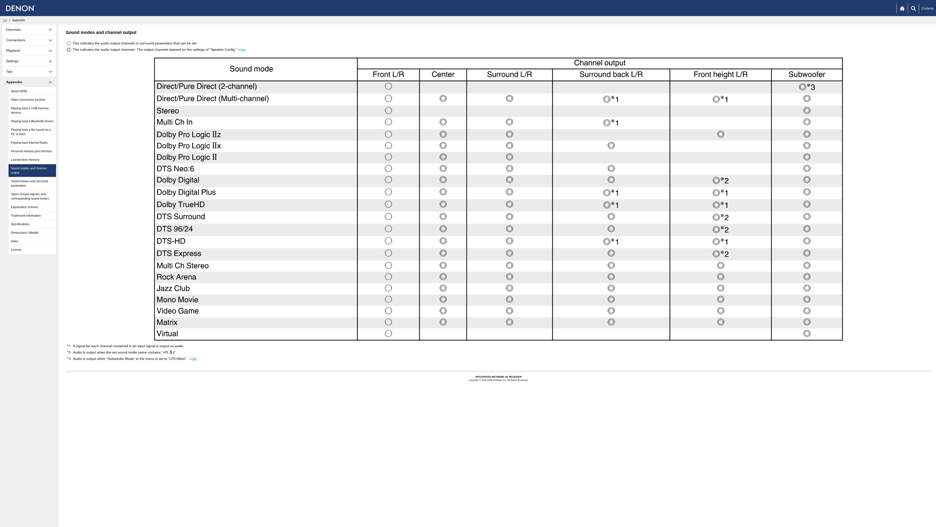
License (16, 250)
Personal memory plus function (31, 151)
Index (14, 241)
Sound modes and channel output (29, 170)
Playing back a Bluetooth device (32, 121)
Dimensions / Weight (24, 232)
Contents (928, 8)
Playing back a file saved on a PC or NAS (30, 132)
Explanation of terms (24, 207)
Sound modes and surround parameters (29, 183)
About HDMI (19, 91)
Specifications (20, 224)
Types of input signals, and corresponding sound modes (30, 196)
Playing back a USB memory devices (30, 110)
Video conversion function (28, 99)
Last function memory (25, 160)
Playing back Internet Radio (29, 142)
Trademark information (26, 215)
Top (4, 20)
